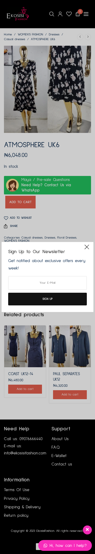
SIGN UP (47, 298)
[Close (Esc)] (87, 249)
